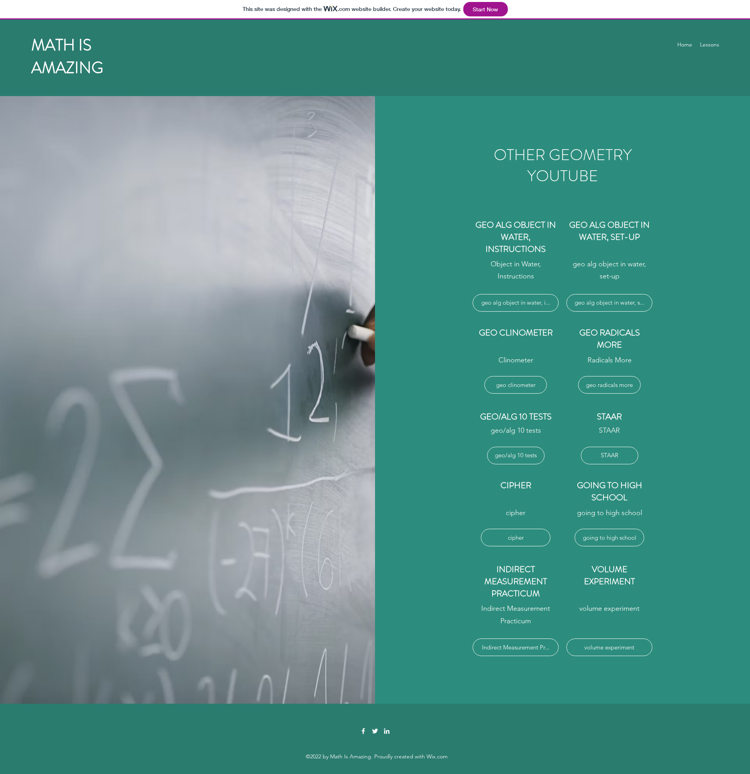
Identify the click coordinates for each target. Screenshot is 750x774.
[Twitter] (375, 731)
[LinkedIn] (387, 731)
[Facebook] (363, 731)
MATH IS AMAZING (67, 56)
